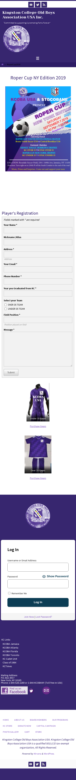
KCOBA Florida (10, 651)
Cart (27, 732)
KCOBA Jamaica (11, 643)
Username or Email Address (21, 560)
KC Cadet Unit (10, 658)
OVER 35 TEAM (15, 304)
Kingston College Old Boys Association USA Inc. (28, 14)
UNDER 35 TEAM (16, 308)
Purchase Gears (38, 426)
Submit (11, 372)
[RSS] (44, 4)
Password (12, 576)
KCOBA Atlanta (10, 647)
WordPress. (49, 753)
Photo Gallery (11, 732)
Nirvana (37, 753)
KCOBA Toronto (11, 655)
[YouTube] (31, 4)
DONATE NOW (24, 726)
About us (19, 720)
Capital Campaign (46, 726)
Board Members (38, 720)
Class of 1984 (9, 662)
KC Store (7, 726)
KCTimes (7, 666)
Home (6, 720)
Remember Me (19, 593)
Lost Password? (44, 616)
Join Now (29, 616)
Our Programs (60, 720)
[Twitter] (37, 4)
